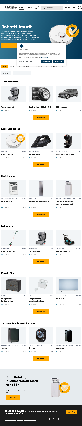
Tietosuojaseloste (10, 420)
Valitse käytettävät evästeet (25, 61)
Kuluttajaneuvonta (30, 420)
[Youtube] (58, 419)
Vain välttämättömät (46, 61)
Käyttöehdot (27, 417)
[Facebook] (45, 419)
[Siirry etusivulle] (11, 7)
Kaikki (4, 66)
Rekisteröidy (66, 1)
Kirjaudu (74, 1)
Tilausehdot (18, 417)
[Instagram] (49, 419)
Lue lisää (13, 397)
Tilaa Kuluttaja (71, 412)
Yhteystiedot (9, 417)
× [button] (30, 66)
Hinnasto (20, 420)
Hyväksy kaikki (58, 61)
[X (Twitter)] (54, 419)
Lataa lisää (41, 117)
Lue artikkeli (9, 45)
